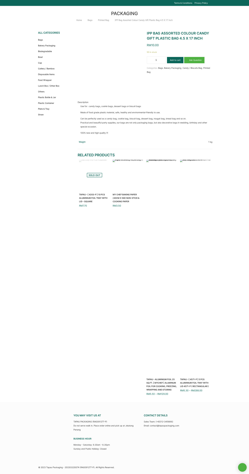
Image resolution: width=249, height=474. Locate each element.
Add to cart (175, 60)
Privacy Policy (201, 3)
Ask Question (195, 60)
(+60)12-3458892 (164, 421)
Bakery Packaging (172, 68)
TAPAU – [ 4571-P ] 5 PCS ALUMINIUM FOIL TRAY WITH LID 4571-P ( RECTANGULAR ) (194, 382)
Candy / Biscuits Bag (192, 68)
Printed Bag (103, 20)
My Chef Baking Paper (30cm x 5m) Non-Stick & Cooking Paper (126, 198)
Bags (90, 20)
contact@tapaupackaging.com (164, 425)
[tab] (145, 102)
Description (83, 102)
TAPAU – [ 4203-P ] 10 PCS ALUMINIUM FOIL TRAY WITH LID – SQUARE (93, 198)
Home (79, 20)
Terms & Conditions (183, 3)
